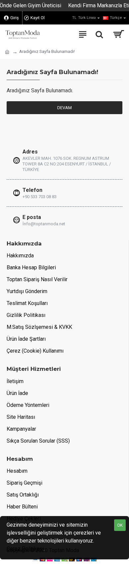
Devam (64, 107)
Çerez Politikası (25, 548)
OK (120, 525)
